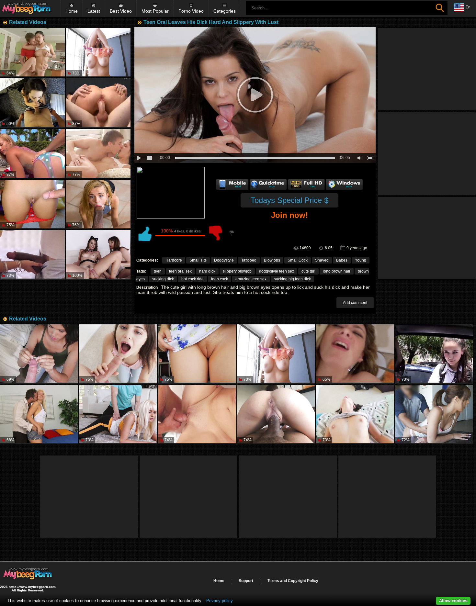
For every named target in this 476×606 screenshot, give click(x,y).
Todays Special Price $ (289, 200)
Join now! (289, 215)
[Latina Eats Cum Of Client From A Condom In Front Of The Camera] (39, 354)
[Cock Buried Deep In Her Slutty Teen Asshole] (98, 153)
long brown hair (336, 271)
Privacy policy (219, 600)
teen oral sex (180, 271)
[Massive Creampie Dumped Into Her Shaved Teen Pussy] (32, 204)
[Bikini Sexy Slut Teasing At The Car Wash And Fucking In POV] (355, 354)
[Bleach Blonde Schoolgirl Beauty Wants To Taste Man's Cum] (39, 414)
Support (246, 580)
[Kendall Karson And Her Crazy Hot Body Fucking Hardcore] (98, 103)
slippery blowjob (237, 271)
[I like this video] (144, 233)
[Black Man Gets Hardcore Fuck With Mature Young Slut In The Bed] (355, 414)
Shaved (322, 260)
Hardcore (173, 260)
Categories (224, 11)
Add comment (355, 302)
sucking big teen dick (292, 279)
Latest (93, 11)
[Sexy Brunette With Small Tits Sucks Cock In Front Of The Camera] (118, 354)
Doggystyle (224, 260)
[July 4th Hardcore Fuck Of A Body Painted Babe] (32, 153)
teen (158, 271)
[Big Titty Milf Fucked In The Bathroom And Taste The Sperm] (197, 414)
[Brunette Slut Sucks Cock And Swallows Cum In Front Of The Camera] (276, 414)
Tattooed (248, 260)
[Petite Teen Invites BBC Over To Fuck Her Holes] (98, 204)
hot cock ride (192, 279)
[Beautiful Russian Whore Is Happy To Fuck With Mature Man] (197, 354)
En (468, 7)
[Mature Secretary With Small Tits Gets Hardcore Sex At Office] (98, 52)
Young (360, 260)
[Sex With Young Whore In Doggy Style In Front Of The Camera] (434, 414)
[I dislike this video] (216, 233)
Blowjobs (272, 260)
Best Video (121, 11)
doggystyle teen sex (276, 271)
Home (71, 11)
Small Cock (298, 260)
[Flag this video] (232, 233)
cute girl (308, 271)
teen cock (219, 279)
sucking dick (163, 279)
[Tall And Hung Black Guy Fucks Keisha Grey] (32, 254)
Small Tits (198, 260)
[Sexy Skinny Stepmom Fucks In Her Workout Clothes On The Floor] (118, 414)
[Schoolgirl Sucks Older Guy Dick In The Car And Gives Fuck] (434, 354)
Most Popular (155, 11)
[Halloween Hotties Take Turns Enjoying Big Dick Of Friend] (98, 254)
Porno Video (191, 11)
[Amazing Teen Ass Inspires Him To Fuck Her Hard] (32, 52)
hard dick (207, 271)
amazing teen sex (250, 279)
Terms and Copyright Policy (292, 580)
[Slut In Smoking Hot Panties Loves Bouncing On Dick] (32, 103)
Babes (341, 260)
